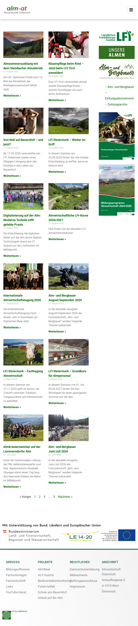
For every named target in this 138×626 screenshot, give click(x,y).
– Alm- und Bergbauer (119, 87)
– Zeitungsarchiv (116, 104)
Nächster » (65, 496)
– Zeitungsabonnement (119, 95)
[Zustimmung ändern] (7, 615)
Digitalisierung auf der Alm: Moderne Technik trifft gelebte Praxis (22, 220)
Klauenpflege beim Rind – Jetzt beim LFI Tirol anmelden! (65, 68)
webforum (22, 611)
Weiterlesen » (12, 95)
